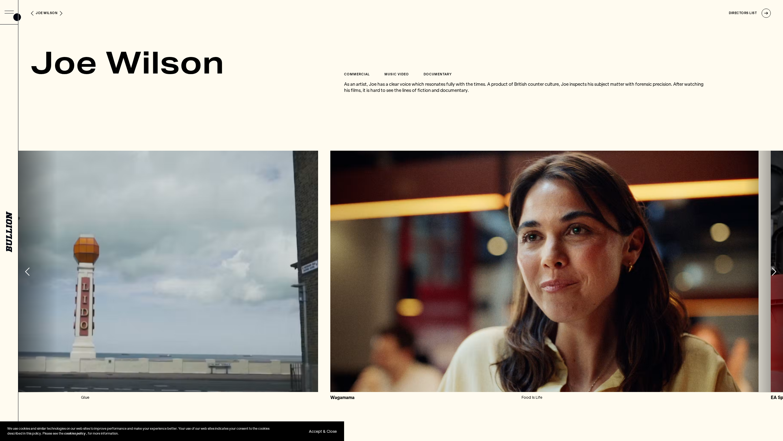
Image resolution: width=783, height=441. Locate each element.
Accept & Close (323, 431)
